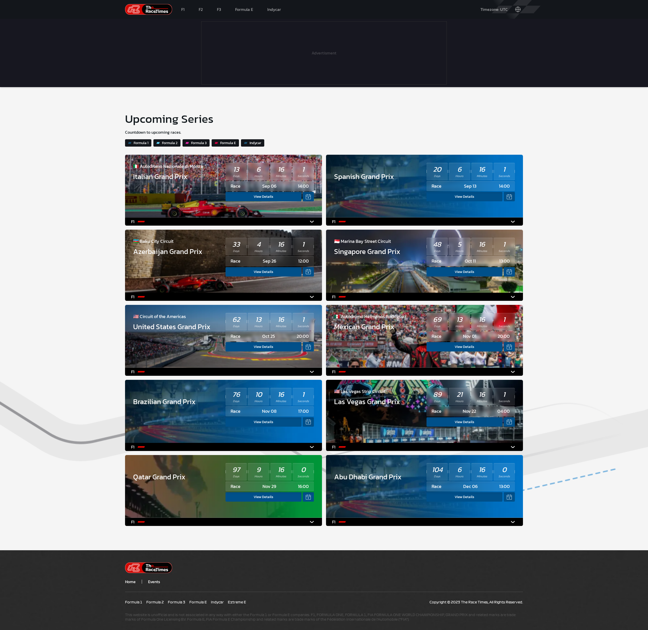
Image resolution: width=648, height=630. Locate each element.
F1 (183, 9)
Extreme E (237, 602)
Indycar (274, 9)
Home (130, 582)
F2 (201, 9)
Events (154, 582)
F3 (219, 9)
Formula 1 (141, 143)
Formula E (244, 9)
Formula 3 (199, 143)
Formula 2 (169, 143)
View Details (263, 196)
